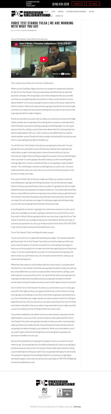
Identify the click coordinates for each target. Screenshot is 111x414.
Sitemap (77, 406)
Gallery (91, 12)
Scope (53, 12)
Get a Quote (93, 4)
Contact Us (78, 4)
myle (14, 30)
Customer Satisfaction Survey (76, 12)
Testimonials (48, 16)
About (46, 12)
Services (61, 12)
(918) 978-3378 (60, 4)
